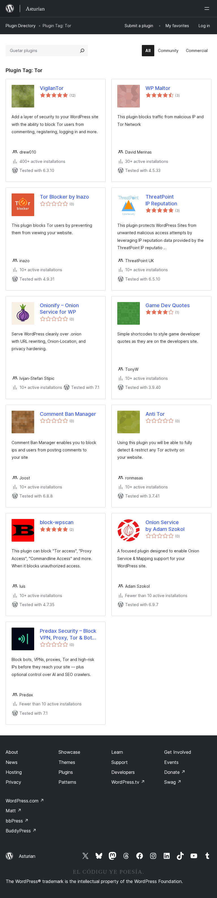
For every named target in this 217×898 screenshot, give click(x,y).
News (12, 762)
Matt (13, 810)
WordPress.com (25, 801)
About (12, 752)
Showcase (69, 752)
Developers (123, 772)
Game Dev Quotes (168, 305)
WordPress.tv (128, 782)
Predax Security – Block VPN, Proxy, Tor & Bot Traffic (68, 634)
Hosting (14, 772)
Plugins (65, 772)
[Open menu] (208, 8)
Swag (172, 782)
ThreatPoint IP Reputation (161, 200)
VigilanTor (52, 88)
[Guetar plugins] (82, 50)
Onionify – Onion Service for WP (59, 308)
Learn (117, 752)
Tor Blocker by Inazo (64, 197)
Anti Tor (155, 414)
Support (119, 762)
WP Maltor (158, 88)
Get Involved (177, 752)
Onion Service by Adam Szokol (165, 525)
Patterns (67, 782)
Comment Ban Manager (68, 414)
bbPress (17, 821)
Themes (66, 762)
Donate (174, 772)
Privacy (13, 782)
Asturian (27, 856)
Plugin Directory (21, 25)
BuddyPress (21, 831)
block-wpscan (56, 522)
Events (171, 762)
